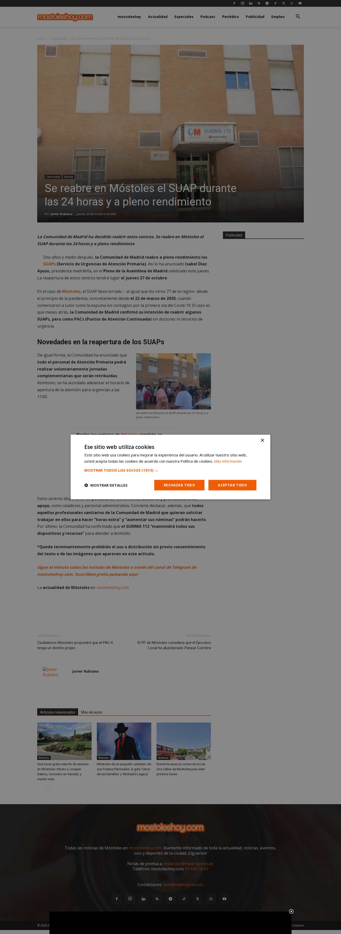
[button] (170, 470)
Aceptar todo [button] (232, 485)
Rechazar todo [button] (179, 485)
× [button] (262, 440)
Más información (228, 461)
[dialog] (170, 467)
